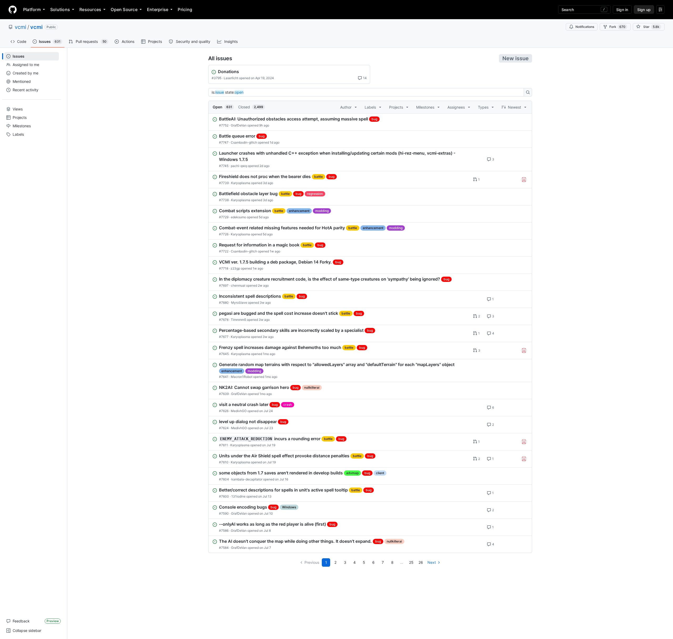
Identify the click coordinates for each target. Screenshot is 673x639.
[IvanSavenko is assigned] (524, 179)
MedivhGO (239, 411)
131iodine (238, 496)
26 (421, 562)
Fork (617, 27)
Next (431, 562)
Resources (90, 9)
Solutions (60, 9)
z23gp (235, 268)
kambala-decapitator (246, 479)
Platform (32, 9)
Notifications (584, 27)
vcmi (20, 27)
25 (411, 562)
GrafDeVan (239, 125)
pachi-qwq (239, 166)
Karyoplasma (240, 183)
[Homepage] (12, 9)
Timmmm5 (238, 320)
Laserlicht (231, 78)
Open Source (124, 9)
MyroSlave (239, 303)
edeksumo (238, 217)
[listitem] (370, 122)
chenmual (238, 285)
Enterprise (157, 9)
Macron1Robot (241, 377)
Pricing (185, 9)
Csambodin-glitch (244, 142)
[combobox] (367, 92)
